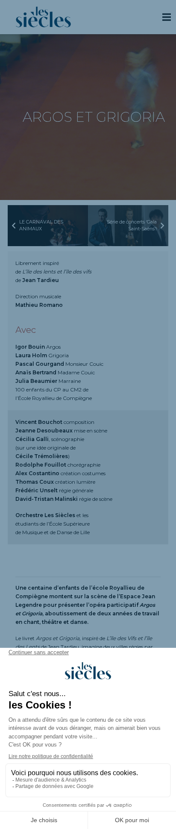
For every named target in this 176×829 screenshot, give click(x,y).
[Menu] (166, 17)
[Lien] (43, 17)
